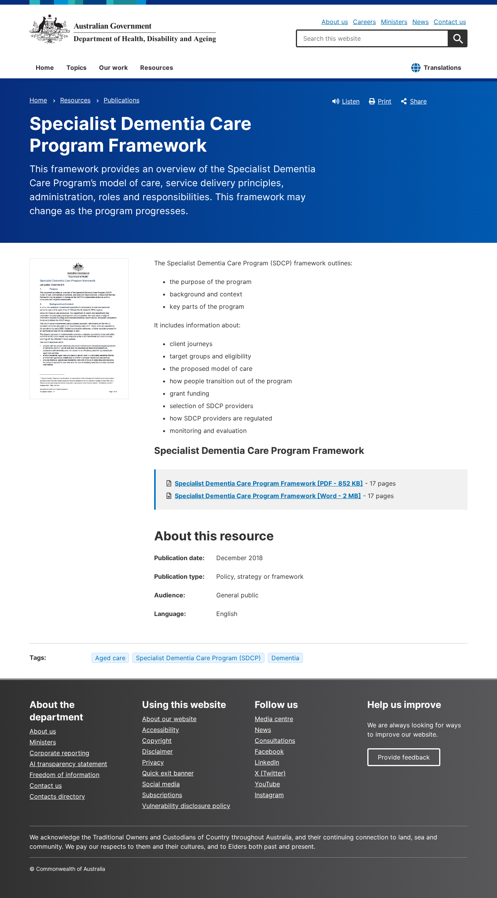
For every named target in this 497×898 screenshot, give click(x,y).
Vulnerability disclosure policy (186, 806)
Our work (113, 67)
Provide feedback (404, 757)
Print (384, 101)
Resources (156, 67)
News (420, 22)
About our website (169, 719)
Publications (121, 100)
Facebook (269, 751)
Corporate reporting (59, 753)
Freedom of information (64, 775)
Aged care (110, 658)
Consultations (275, 740)
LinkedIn (267, 762)
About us (334, 22)
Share (418, 101)
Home (45, 67)
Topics (76, 67)
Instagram (269, 795)
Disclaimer (157, 751)
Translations (442, 67)
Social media (161, 784)
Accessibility (160, 730)
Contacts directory (57, 796)
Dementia (285, 658)
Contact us (450, 22)
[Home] (123, 28)
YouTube (267, 784)
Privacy (153, 762)
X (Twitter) (270, 773)
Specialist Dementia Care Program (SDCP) (198, 658)
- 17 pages (285, 483)
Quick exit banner (168, 773)
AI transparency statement (68, 764)
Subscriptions (162, 795)
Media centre (274, 719)
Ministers (394, 22)
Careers (364, 22)
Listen (351, 101)
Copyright (157, 740)
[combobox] (372, 38)
